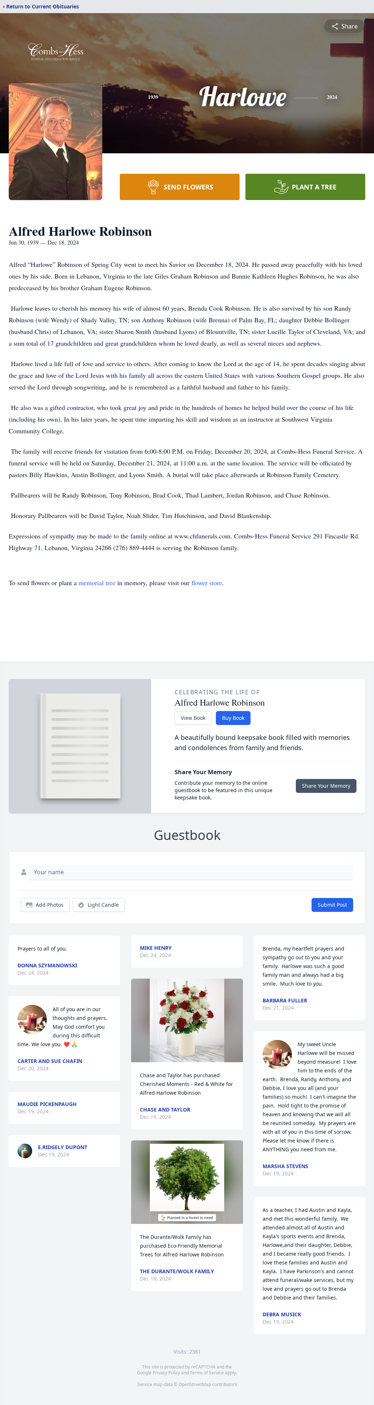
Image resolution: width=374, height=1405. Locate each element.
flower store (206, 582)
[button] (187, 1020)
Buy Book (233, 717)
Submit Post (332, 904)
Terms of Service (207, 1373)
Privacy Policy (166, 1373)
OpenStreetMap (195, 1384)
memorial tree (97, 582)
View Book (193, 717)
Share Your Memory (326, 785)
